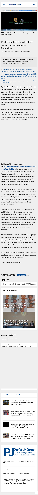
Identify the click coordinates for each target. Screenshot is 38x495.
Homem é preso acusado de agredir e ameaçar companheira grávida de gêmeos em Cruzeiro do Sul (18, 70)
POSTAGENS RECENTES (11, 395)
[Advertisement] (18, 143)
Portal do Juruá (9, 39)
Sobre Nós (5, 470)
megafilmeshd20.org (8, 169)
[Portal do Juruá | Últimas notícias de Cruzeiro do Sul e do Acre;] (14, 5)
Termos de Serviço (24, 473)
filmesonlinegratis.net (28, 166)
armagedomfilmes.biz (11, 166)
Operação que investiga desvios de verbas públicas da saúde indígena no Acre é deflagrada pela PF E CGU (17, 322)
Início (2, 39)
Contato (21, 470)
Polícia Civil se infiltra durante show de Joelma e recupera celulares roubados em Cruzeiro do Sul (22, 402)
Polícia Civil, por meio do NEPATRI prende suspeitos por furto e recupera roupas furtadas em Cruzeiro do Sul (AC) (22, 436)
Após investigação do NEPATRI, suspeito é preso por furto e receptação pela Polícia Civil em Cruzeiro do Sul (22, 425)
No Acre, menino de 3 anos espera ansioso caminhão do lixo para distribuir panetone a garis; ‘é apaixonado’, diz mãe (19, 76)
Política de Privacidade (9, 473)
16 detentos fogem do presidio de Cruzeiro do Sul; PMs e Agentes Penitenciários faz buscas (16, 306)
